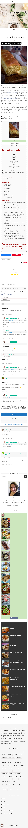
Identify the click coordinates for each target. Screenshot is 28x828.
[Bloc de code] (13, 288)
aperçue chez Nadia (12, 92)
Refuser (14, 418)
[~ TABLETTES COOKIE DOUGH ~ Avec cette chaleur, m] (5, 578)
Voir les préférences (14, 421)
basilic (10, 751)
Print (14, 140)
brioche (3, 259)
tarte (20, 784)
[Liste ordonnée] (9, 288)
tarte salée (5, 787)
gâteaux (4, 768)
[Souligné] (5, 288)
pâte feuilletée (6, 781)
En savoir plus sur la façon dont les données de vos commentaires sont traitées (13, 293)
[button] (26, 403)
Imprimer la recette (17, 43)
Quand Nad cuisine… (18, 14)
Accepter (14, 414)
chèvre (21, 760)
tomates (18, 787)
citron (4, 762)
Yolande (7, 378)
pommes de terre (13, 776)
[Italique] (4, 288)
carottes (11, 757)
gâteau (22, 765)
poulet (16, 778)
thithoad (7, 429)
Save (25, 262)
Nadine (8, 318)
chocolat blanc (6, 760)
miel (3, 770)
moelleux (9, 770)
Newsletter (3, 807)
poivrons (17, 773)
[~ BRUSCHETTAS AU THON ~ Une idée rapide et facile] (5, 588)
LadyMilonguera (8, 354)
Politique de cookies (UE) (7, 813)
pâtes (14, 781)
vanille (4, 789)
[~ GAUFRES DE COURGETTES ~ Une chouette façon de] (5, 567)
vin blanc (10, 789)
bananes (4, 751)
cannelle (4, 757)
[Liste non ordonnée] (10, 288)
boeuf (3, 754)
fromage (16, 765)
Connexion (24, 280)
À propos (3, 798)
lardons (11, 768)
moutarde (16, 770)
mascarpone (19, 768)
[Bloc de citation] (12, 288)
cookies (10, 762)
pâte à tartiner (6, 784)
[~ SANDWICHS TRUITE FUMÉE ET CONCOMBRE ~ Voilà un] (5, 610)
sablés (14, 784)
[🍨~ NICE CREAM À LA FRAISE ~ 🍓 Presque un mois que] (5, 599)
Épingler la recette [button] (14, 143)
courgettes (18, 762)
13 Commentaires (17, 40)
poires (11, 773)
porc (21, 776)
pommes (4, 776)
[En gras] (2, 288)
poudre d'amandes (7, 778)
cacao (15, 754)
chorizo (15, 760)
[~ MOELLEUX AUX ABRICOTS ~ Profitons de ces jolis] (5, 523)
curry (3, 765)
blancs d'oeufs (19, 751)
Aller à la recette (6, 43)
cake (20, 754)
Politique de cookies (8, 424)
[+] (18, 288)
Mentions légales (5, 804)
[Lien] (15, 288)
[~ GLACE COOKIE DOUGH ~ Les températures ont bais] (5, 556)
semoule (8, 259)
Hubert (10, 344)
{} (16, 288)
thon (12, 787)
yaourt (17, 789)
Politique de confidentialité (18, 424)
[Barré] (7, 288)
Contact (3, 801)
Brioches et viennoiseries (14, 35)
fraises (9, 765)
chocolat (18, 757)
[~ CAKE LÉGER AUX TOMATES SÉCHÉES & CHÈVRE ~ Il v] (5, 534)
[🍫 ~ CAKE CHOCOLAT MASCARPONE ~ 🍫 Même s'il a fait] (5, 545)
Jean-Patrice (11, 320)
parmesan (4, 773)
